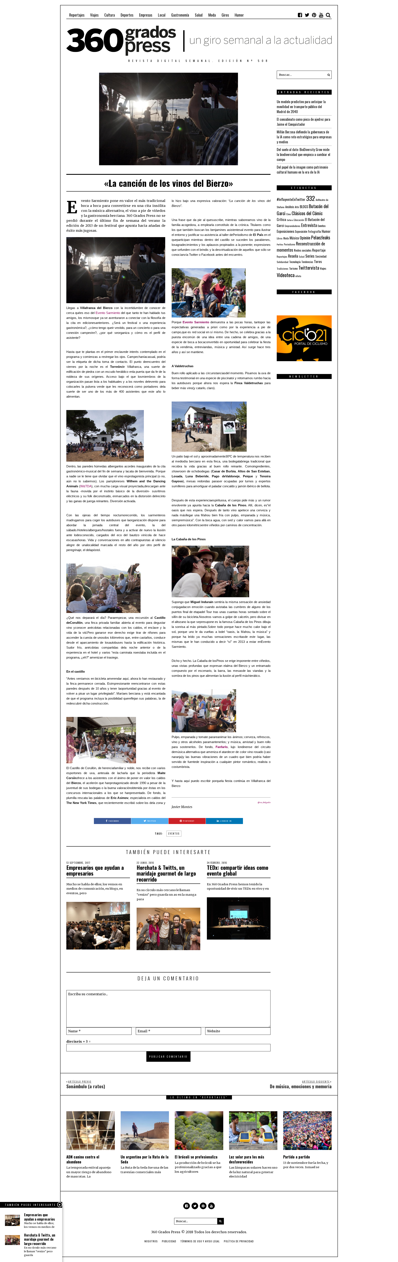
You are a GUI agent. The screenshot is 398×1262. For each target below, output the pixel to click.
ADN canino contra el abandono (82, 1159)
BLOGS (304, 206)
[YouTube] (321, 15)
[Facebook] (299, 15)
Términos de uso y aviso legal (200, 1241)
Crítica (281, 219)
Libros (280, 238)
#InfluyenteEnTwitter (291, 199)
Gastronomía (180, 15)
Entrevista (309, 225)
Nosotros (151, 1241)
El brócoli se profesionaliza (196, 1156)
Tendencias (307, 262)
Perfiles (280, 244)
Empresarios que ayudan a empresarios (95, 870)
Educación (299, 220)
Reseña (293, 256)
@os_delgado (264, 802)
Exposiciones (285, 231)
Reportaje (319, 250)
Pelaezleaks (320, 237)
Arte (297, 207)
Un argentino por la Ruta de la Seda (145, 1159)
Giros (225, 15)
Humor (239, 15)
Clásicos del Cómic (307, 213)
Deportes (127, 15)
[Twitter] (307, 15)
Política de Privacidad (239, 1241)
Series (309, 256)
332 (310, 198)
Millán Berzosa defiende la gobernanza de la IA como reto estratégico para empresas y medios (304, 136)
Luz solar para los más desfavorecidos (246, 1159)
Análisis (289, 206)
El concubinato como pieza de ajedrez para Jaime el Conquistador (303, 122)
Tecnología (295, 261)
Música (294, 237)
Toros (318, 261)
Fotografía (314, 231)
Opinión (305, 237)
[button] (327, 75)
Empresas (145, 15)
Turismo (293, 268)
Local (161, 15)
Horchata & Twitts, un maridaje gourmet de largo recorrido (166, 873)
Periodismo (289, 244)
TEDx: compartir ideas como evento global (237, 870)
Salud (199, 15)
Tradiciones (282, 268)
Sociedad (320, 256)
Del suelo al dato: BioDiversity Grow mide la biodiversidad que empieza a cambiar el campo (303, 154)
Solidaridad (282, 262)
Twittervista (308, 267)
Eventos (174, 833)
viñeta (298, 276)
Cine (288, 214)
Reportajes (76, 15)
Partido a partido (296, 1156)
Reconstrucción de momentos (301, 246)
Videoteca (286, 275)
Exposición (301, 231)
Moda (212, 15)
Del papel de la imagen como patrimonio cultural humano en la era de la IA (302, 170)
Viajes (94, 15)
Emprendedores (292, 226)
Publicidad (169, 1241)
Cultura (109, 15)
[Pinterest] (314, 15)
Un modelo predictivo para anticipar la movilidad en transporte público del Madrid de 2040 (301, 106)
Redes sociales (302, 250)
